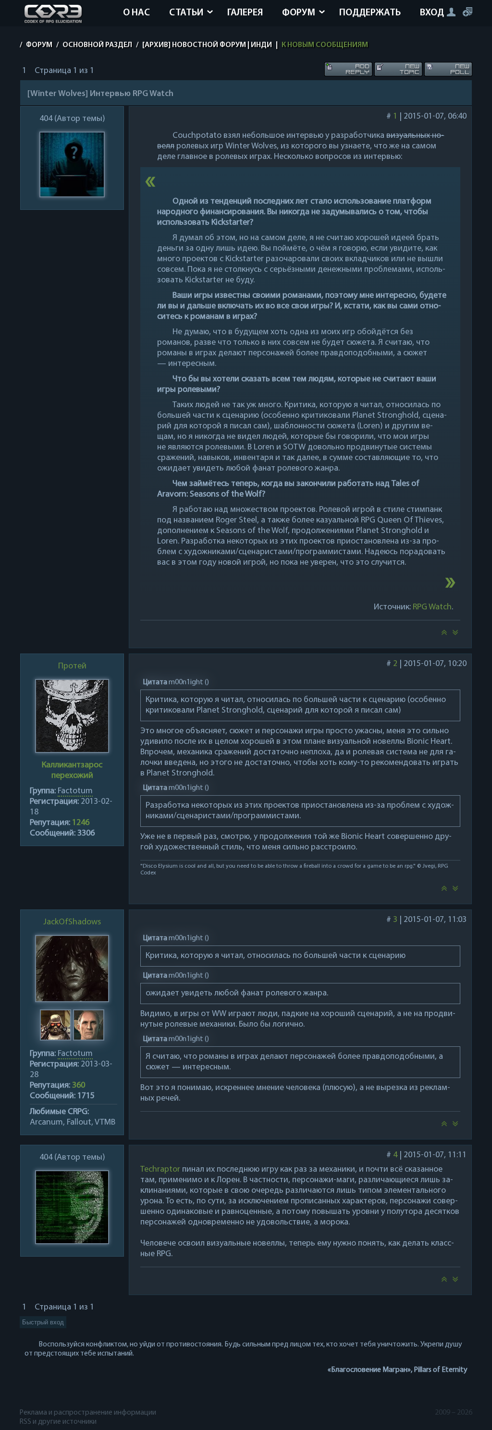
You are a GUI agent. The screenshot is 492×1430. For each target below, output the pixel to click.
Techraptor (160, 1169)
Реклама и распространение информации (88, 1413)
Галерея (245, 13)
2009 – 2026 (453, 1413)
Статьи (186, 13)
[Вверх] (444, 635)
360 (78, 1085)
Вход (432, 13)
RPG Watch (432, 607)
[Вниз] (455, 635)
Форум (298, 13)
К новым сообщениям (325, 45)
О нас (136, 13)
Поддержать (370, 13)
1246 (80, 823)
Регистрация (467, 11)
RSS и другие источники (58, 1422)
